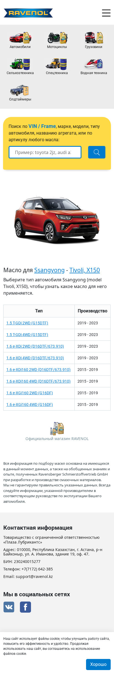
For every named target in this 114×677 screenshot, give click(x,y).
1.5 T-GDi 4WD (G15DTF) (27, 334)
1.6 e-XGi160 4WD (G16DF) (29, 404)
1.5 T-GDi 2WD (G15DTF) (27, 323)
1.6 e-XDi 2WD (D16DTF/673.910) (35, 346)
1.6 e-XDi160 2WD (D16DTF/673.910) (38, 369)
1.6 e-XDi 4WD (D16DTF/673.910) (35, 358)
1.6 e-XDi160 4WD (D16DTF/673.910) (38, 381)
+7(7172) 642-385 (37, 569)
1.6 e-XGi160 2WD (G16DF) (29, 393)
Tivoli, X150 (84, 270)
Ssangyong (49, 270)
